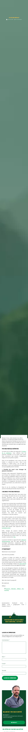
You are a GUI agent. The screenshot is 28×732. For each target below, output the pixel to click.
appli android (22, 563)
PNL (14, 537)
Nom (3, 656)
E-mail (4, 663)
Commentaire (6, 640)
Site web (4, 670)
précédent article (6, 528)
